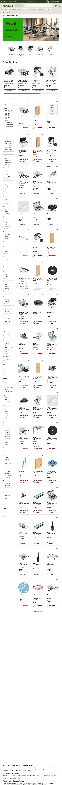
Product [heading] (5, 156)
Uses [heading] (4, 492)
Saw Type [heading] (5, 469)
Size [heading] (4, 181)
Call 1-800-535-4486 (54, 2)
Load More (38, 613)
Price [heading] (4, 139)
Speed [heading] (4, 508)
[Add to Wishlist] (28, 101)
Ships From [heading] (5, 153)
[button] (54, 98)
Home (4, 15)
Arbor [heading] (4, 395)
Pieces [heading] (4, 206)
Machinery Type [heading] (6, 318)
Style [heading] (4, 331)
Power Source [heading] (6, 356)
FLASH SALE (31, 1)
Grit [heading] (4, 281)
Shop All (8, 36)
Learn (3, 12)
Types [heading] (4, 231)
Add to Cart (9, 90)
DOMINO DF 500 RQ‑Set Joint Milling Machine (23, 81)
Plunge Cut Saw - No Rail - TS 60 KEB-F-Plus (51, 81)
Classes (8, 12)
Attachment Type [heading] (7, 306)
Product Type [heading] (6, 108)
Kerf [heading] (4, 455)
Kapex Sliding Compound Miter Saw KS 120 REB (9, 81)
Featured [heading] (5, 102)
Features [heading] (5, 480)
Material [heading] (5, 378)
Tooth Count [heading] (6, 430)
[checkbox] (3, 104)
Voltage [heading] (5, 364)
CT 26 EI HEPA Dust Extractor (36, 81)
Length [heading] (4, 405)
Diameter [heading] (5, 256)
